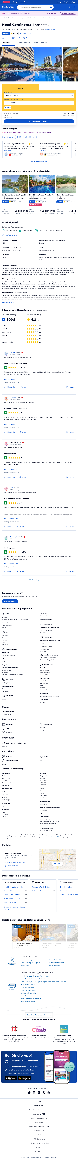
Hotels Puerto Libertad (56, 963)
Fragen (44, 42)
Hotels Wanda (25, 966)
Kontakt (56, 2)
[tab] (20, 87)
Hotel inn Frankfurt (27, 987)
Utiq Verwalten (39, 1131)
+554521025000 (12, 866)
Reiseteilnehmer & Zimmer (13, 99)
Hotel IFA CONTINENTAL (29, 1001)
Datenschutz (39, 1122)
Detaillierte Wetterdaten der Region (39, 1015)
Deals (5, 2)
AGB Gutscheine (39, 1139)
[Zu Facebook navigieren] (29, 1092)
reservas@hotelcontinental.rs (17, 862)
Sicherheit (39, 1147)
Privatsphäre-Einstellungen (39, 1126)
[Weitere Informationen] (40, 211)
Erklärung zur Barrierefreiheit (39, 1143)
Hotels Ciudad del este (56, 960)
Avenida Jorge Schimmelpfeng (13, 887)
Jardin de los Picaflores (12, 895)
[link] (70, 7)
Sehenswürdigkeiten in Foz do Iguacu (14, 908)
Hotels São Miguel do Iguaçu (30, 963)
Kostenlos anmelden (67, 13)
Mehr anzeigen (7, 302)
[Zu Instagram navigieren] (34, 1092)
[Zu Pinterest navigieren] (44, 1092)
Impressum (39, 1151)
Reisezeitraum (9, 92)
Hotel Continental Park (28, 990)
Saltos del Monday (10, 891)
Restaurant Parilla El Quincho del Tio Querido (41, 887)
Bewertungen (24, 42)
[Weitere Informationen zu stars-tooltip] (48, 25)
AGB (39, 1135)
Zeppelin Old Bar (66, 887)
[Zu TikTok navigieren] (39, 1092)
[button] (31, 64)
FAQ (39, 1102)
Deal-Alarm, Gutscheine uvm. (39, 1110)
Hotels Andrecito (54, 966)
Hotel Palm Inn (26, 996)
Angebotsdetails (56, 837)
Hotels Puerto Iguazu (28, 960)
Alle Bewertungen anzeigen (38, 580)
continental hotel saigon (29, 993)
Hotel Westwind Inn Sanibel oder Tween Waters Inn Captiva (41, 979)
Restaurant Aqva (38, 891)
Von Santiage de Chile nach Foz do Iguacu (35, 976)
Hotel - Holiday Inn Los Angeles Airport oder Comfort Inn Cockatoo (43, 982)
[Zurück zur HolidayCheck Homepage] (8, 7)
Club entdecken (52, 13)
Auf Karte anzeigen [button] (52, 29)
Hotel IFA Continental (28, 984)
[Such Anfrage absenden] (51, 7)
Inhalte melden (39, 1106)
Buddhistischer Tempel (12, 899)
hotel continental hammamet (31, 999)
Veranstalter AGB (39, 1114)
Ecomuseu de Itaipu (11, 902)
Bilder (35, 42)
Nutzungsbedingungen (39, 1118)
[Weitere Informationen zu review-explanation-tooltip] (30, 33)
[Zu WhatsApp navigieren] (48, 1092)
